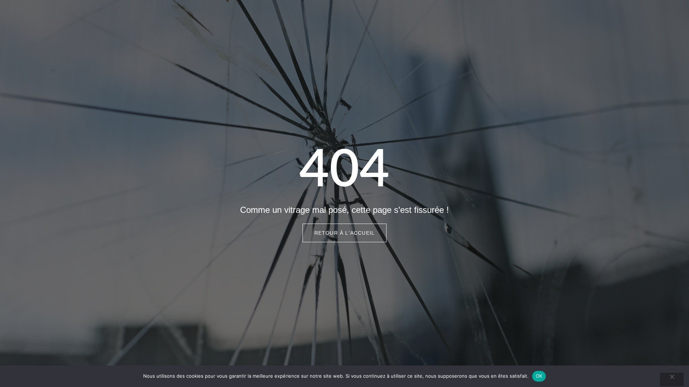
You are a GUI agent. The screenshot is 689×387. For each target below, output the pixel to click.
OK (539, 376)
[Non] (672, 379)
